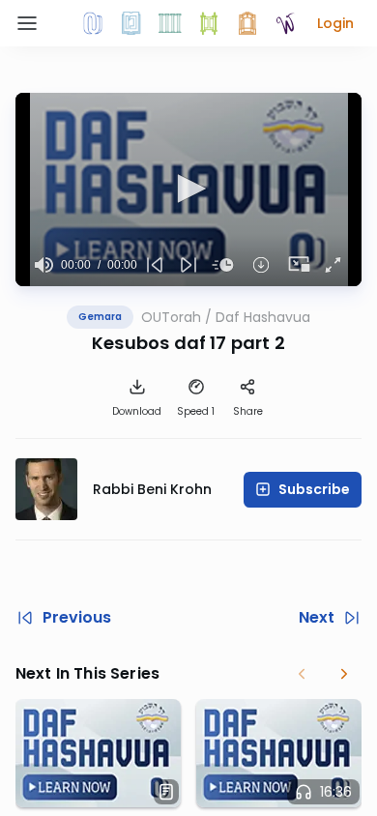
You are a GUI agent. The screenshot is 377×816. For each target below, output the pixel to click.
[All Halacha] (170, 23)
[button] (335, 23)
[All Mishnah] (131, 23)
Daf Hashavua (263, 317)
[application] (188, 189)
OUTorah (171, 317)
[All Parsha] (208, 23)
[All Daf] (247, 23)
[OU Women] (286, 23)
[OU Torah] (92, 23)
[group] (44, 265)
